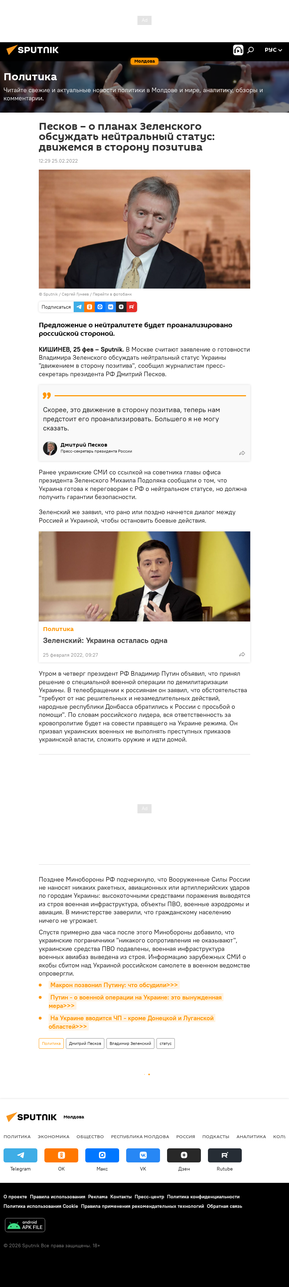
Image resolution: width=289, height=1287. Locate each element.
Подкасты (215, 1136)
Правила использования (57, 1196)
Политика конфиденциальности (203, 1196)
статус (166, 1043)
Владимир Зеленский (130, 1043)
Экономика (53, 1136)
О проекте (15, 1196)
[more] (242, 453)
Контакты (121, 1196)
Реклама (97, 1196)
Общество (90, 1136)
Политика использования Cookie (41, 1206)
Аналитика (251, 1136)
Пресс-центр (149, 1196)
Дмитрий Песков (85, 1043)
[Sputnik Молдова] (35, 56)
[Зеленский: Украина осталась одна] (144, 576)
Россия (185, 1136)
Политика (58, 629)
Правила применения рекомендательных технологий (142, 1206)
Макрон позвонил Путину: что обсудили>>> (114, 985)
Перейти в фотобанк (112, 294)
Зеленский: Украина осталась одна (105, 640)
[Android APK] (25, 1226)
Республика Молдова (140, 1136)
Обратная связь (224, 1206)
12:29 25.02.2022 (58, 161)
